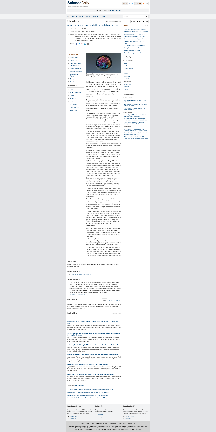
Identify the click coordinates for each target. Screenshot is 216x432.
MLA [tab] (104, 300)
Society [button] (95, 16)
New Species (74, 57)
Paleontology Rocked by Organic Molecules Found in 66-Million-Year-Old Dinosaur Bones (136, 137)
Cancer (72, 95)
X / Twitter (100, 417)
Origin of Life (127, 84)
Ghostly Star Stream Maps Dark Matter (134, 48)
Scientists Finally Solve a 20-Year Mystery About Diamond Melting (87, 398)
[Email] (88, 44)
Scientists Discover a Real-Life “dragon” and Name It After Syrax (135, 105)
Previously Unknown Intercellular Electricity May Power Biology (87, 364)
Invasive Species (128, 68)
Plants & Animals (73, 54)
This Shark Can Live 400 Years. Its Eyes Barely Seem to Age (134, 108)
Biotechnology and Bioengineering (75, 64)
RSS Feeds (73, 419)
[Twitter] (79, 44)
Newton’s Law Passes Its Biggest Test (134, 39)
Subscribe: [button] (138, 3)
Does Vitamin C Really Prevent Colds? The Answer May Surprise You (88, 392)
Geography (127, 76)
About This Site (85, 423)
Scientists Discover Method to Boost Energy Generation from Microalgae (90, 374)
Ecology (126, 73)
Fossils (126, 89)
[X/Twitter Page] (133, 3)
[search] (147, 16)
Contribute (98, 423)
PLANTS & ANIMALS (128, 60)
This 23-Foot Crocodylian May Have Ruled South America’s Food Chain (135, 133)
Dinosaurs (126, 86)
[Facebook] (76, 44)
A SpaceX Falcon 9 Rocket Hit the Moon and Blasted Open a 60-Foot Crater (90, 389)
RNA (71, 101)
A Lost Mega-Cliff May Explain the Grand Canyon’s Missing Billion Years (135, 115)
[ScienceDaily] (78, 3)
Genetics (72, 82)
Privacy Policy (112, 423)
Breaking (125, 25)
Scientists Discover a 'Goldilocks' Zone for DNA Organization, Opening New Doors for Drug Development (93, 334)
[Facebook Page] (129, 3)
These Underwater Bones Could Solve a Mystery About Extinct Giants (134, 123)
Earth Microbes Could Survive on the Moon (135, 34)
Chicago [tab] (117, 300)
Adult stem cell (74, 107)
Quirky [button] (102, 16)
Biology (72, 79)
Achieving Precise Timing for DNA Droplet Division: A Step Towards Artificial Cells (93, 345)
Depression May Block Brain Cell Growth (134, 36)
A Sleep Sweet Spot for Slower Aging (134, 50)
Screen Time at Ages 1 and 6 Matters (134, 53)
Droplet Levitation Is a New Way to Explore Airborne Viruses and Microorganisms (93, 355)
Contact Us (128, 419)
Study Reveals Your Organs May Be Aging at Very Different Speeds (87, 395)
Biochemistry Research (74, 75)
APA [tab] (110, 300)
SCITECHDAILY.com (79, 385)
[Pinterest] (82, 44)
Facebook (100, 414)
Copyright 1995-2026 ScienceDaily (78, 426)
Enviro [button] (87, 16)
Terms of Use (131, 423)
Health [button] (74, 16)
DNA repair (73, 104)
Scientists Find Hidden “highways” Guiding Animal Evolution (135, 101)
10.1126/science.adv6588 (77, 294)
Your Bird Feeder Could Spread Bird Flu (134, 45)
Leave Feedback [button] (129, 416)
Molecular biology (75, 92)
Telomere (73, 98)
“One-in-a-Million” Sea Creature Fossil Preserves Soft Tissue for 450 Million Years (135, 129)
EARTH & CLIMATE (127, 71)
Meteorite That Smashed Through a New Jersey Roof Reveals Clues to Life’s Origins (135, 119)
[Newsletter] (147, 3)
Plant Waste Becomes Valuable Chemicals (135, 29)
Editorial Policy (122, 423)
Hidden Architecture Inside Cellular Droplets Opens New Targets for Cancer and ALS (92, 322)
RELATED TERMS (72, 86)
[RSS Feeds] (143, 3)
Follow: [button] (125, 3)
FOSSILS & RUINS (127, 81)
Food (125, 66)
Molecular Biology (75, 68)
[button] (133, 21)
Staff (92, 423)
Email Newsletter (74, 416)
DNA (71, 89)
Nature (125, 63)
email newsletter (115, 10)
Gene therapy (74, 110)
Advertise (104, 423)
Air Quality (126, 79)
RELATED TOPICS (72, 50)
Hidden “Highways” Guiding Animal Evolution (136, 31)
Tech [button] (80, 16)
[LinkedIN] (85, 44)
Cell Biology (73, 60)
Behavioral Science (76, 71)
